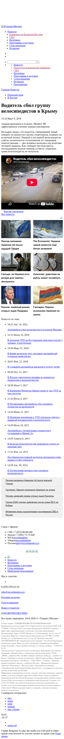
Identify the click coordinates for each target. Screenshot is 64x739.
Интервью (14, 40)
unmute (11, 706)
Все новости (7, 214)
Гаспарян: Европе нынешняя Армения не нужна (30, 489)
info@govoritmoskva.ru (27, 543)
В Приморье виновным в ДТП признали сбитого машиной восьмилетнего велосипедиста (33, 418)
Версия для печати (13, 211)
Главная (5, 89)
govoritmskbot (20, 537)
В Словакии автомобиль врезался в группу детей (33, 366)
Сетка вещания (17, 45)
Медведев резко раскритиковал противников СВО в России (32, 513)
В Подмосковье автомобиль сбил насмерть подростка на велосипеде (30, 405)
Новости (12, 31)
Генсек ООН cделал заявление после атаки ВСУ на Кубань (32, 504)
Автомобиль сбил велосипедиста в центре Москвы (34, 329)
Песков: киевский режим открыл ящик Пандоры (30, 496)
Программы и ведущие (21, 42)
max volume (13, 709)
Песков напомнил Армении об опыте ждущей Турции (29, 482)
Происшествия (15, 95)
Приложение (20, 84)
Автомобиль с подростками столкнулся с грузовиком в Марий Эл (29, 432)
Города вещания (9, 602)
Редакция (14, 48)
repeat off (12, 725)
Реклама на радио (10, 597)
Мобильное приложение (20, 571)
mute (9, 703)
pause (10, 701)
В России (12, 97)
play (9, 698)
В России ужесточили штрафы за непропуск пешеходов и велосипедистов (31, 378)
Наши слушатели (10, 608)
